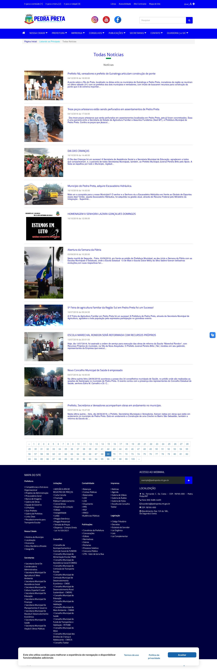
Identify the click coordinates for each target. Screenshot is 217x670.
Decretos (115, 524)
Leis (113, 533)
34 (60, 448)
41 (102, 448)
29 (29, 448)
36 (72, 448)
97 (114, 458)
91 (78, 458)
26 (175, 443)
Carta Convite (60, 495)
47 (138, 448)
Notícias (115, 489)
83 (29, 458)
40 (96, 448)
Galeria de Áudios (119, 497)
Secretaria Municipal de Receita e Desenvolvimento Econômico (36, 613)
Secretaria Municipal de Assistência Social (35, 583)
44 (120, 448)
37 (78, 448)
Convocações (88, 533)
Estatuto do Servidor (120, 527)
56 (29, 453)
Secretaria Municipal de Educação (35, 595)
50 (156, 448)
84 (35, 458)
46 (132, 448)
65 (84, 453)
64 (78, 453)
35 (66, 448)
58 (41, 453)
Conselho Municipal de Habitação (63, 603)
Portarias (87, 545)
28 (187, 443)
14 (102, 443)
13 (96, 443)
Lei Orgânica (117, 530)
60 (54, 453)
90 (72, 458)
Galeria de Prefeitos (34, 513)
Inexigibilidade (60, 512)
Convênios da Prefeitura (93, 530)
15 (108, 443)
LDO (85, 497)
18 (127, 443)
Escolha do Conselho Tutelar (120, 505)
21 (145, 443)
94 (96, 458)
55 (187, 448)
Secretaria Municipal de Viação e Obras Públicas (35, 627)
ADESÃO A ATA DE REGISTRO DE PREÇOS (63, 491)
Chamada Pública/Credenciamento (63, 499)
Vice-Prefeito (31, 510)
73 (132, 453)
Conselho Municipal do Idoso (63, 629)
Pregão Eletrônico (62, 518)
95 (102, 458)
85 (41, 458)
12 (90, 443)
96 (108, 458)
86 (47, 458)
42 (108, 448)
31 (41, 448)
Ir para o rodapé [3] (72, 3)
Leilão (56, 515)
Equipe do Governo (33, 504)
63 (72, 453)
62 (66, 453)
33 (54, 448)
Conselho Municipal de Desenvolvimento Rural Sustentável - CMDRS (63, 589)
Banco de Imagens (33, 498)
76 (150, 453)
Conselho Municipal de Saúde (63, 615)
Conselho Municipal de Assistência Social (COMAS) (65, 561)
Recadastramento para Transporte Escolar (34, 521)
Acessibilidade (125, 3)
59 (47, 453)
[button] (23, 32)
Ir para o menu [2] (53, 3)
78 (162, 453)
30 (35, 448)
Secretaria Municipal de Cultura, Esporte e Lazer (35, 589)
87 (54, 458)
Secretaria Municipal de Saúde (35, 621)
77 (156, 453)
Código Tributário (118, 521)
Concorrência (60, 503)
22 (151, 443)
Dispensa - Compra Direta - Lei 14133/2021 (65, 529)
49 (150, 448)
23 (157, 443)
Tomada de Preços (62, 524)
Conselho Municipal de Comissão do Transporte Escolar (63, 568)
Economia (29, 543)
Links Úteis (30, 516)
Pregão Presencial (62, 521)
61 (60, 453)
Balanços (87, 489)
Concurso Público (90, 551)
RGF (85, 509)
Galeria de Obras (32, 501)
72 (126, 453)
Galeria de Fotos (118, 500)
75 (144, 453)
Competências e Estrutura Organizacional (36, 488)
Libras (113, 3)
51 (162, 448)
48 (144, 448)
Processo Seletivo (90, 548)
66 (90, 453)
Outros (86, 542)
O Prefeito (29, 507)
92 (84, 458)
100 (133, 458)
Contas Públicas (90, 492)
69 (108, 453)
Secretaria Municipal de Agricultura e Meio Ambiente (35, 575)
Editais (57, 509)
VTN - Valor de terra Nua (93, 553)
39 (90, 448)
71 (120, 453)
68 (102, 453)
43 (114, 448)
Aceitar (182, 654)
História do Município (34, 537)
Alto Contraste (140, 3)
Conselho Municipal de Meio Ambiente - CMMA (63, 609)
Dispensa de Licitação (63, 506)
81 (181, 453)
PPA (85, 506)
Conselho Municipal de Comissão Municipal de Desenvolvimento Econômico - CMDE (63, 579)
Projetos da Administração (36, 492)
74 (138, 453)
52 (169, 448)
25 (169, 443)
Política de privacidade (154, 656)
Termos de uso (131, 655)
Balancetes (88, 495)
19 (133, 443)
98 (120, 458)
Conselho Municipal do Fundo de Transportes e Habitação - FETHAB (63, 622)
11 (84, 443)
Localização (30, 540)
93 (90, 458)
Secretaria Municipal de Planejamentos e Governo (35, 606)
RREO (85, 512)
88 (60, 458)
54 (181, 448)
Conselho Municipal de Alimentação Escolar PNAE (64, 555)
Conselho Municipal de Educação (63, 597)
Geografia (29, 548)
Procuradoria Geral (33, 495)
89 (66, 458)
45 (126, 448)
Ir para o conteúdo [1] (33, 3)
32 (47, 448)
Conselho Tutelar (61, 642)
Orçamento (88, 503)
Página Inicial (30, 41)
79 (169, 453)
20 (139, 443)
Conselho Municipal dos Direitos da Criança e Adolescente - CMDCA (64, 636)
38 (84, 448)
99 (126, 458)
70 (114, 453)
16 (115, 443)
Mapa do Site (154, 3)
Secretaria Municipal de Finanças (35, 600)
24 (163, 443)
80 (175, 453)
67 (96, 453)
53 (175, 448)
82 (187, 453)
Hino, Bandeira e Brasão (35, 546)
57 (35, 453)
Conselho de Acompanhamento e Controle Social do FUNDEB (64, 548)
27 (181, 443)
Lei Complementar (119, 536)
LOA (85, 500)
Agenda (114, 492)
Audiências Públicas (91, 515)
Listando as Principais (49, 41)
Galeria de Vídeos (119, 495)
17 (121, 443)
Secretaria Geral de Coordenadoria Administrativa (33, 566)
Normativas (88, 539)
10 (78, 443)
